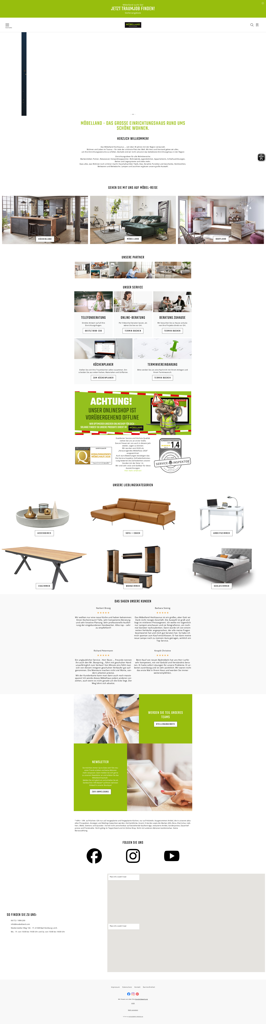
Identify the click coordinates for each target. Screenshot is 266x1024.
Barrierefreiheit (149, 987)
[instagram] (133, 995)
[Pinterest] (137, 995)
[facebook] (128, 995)
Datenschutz (127, 987)
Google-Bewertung (141, 999)
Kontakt (137, 987)
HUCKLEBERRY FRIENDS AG (135, 1016)
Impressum (115, 987)
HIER (133, 1003)
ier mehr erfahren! (134, 470)
